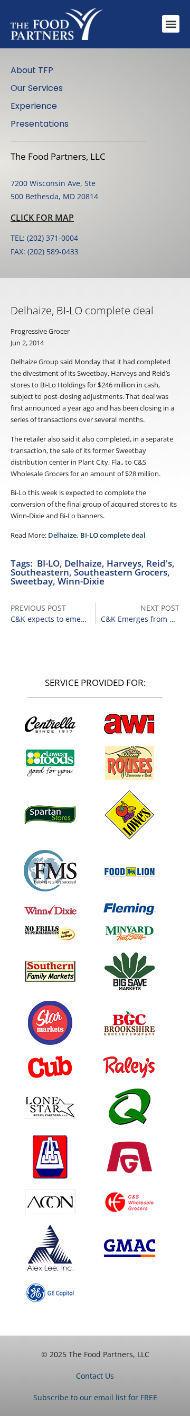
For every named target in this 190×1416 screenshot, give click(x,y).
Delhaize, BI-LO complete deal (97, 535)
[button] (170, 24)
